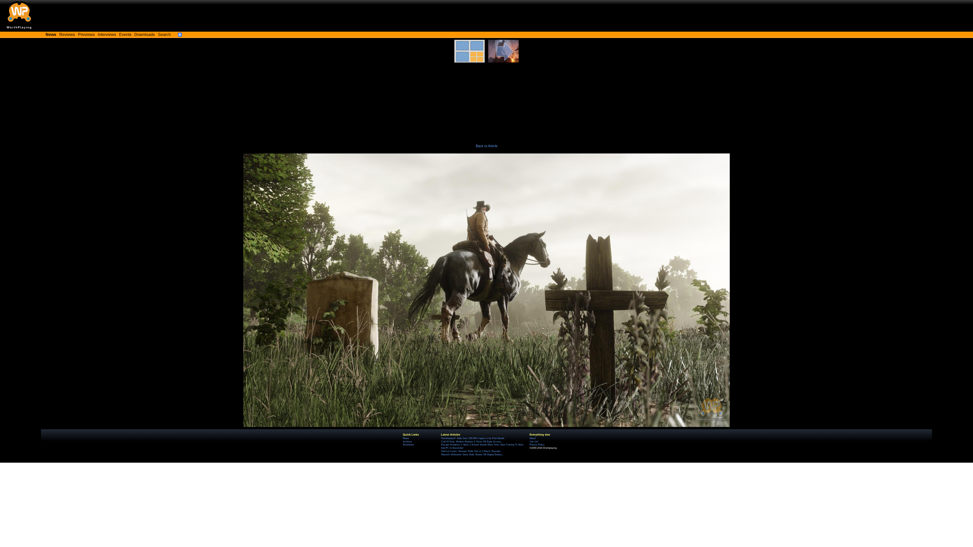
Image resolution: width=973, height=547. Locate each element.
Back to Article (486, 146)
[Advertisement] (486, 100)
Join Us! (534, 441)
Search (164, 34)
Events (125, 34)
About (533, 438)
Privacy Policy (537, 444)
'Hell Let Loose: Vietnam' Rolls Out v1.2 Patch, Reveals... (471, 451)
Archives (407, 441)
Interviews (107, 34)
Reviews (67, 34)
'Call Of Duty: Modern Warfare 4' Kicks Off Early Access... (472, 441)
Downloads (144, 34)
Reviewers (408, 444)
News (406, 438)
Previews (86, 34)
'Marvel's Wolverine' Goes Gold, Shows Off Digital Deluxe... (472, 454)
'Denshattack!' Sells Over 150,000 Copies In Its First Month (472, 438)
